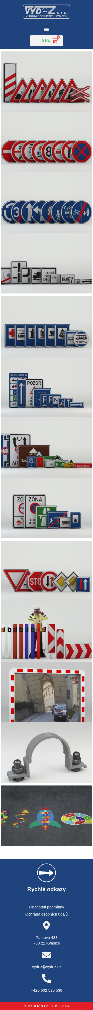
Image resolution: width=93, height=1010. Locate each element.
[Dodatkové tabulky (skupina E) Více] (46, 263)
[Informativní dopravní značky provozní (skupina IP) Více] (46, 387)
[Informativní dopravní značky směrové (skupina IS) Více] (46, 447)
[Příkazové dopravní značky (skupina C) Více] (46, 202)
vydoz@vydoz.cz (46, 967)
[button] (46, 29)
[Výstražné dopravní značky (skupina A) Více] (46, 81)
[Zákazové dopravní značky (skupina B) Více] (46, 142)
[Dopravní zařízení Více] (46, 631)
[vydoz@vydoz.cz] (46, 954)
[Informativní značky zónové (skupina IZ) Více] (46, 508)
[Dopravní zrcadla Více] (46, 692)
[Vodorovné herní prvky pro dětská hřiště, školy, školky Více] (46, 815)
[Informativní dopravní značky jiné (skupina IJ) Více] (46, 326)
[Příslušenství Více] (46, 752)
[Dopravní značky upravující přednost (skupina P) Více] (46, 571)
